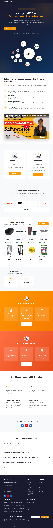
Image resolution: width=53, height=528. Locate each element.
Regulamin (29, 489)
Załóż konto (9, 28)
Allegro (40, 482)
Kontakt (29, 487)
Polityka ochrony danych (30, 494)
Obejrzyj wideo (24, 28)
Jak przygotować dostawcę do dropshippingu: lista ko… (14, 509)
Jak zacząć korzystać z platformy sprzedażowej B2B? (16, 447)
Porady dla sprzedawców (32, 505)
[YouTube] (8, 496)
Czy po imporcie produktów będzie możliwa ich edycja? (16, 467)
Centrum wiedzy (30, 502)
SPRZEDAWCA (14, 173)
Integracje (29, 482)
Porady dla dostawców (32, 504)
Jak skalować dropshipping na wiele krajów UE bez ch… (14, 506)
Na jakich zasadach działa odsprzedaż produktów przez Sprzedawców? (20, 457)
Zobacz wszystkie (43, 223)
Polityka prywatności (31, 491)
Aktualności (29, 509)
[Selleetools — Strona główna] (8, 1)
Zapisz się (45, 517)
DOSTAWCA (37, 174)
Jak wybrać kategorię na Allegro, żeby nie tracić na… (14, 511)
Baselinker (41, 485)
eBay (40, 487)
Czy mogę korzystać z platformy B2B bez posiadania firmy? (17, 443)
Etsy (40, 489)
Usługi (28, 484)
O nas (28, 485)
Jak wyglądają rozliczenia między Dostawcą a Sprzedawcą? (17, 462)
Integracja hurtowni (43, 491)
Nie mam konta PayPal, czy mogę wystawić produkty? (16, 452)
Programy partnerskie (31, 507)
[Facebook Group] (11, 496)
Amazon (40, 484)
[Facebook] (5, 496)
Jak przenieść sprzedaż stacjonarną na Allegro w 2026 (13, 503)
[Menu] (47, 1)
